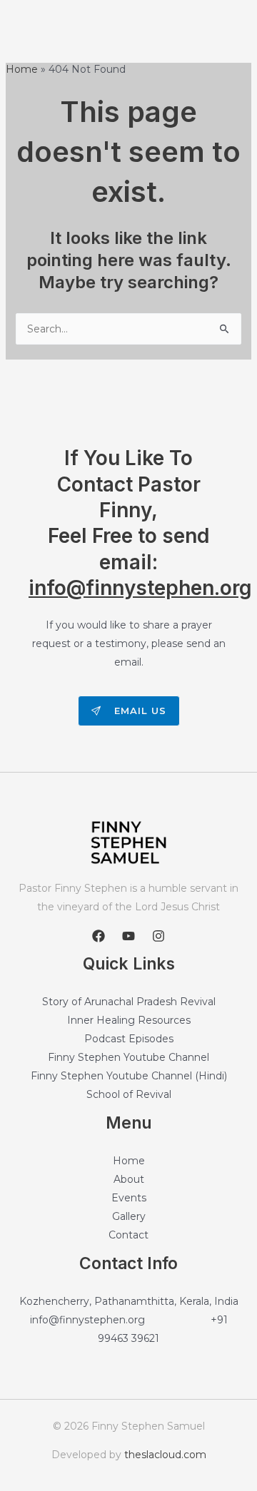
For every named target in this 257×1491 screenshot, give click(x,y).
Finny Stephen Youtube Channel (128, 1057)
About (129, 1179)
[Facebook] (98, 936)
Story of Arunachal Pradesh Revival (129, 1001)
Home (129, 1160)
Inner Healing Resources (129, 1020)
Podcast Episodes (128, 1038)
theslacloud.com (165, 1454)
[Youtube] (128, 936)
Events (128, 1197)
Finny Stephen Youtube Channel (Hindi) (129, 1075)
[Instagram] (158, 936)
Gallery (129, 1216)
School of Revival (128, 1094)
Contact (128, 1234)
